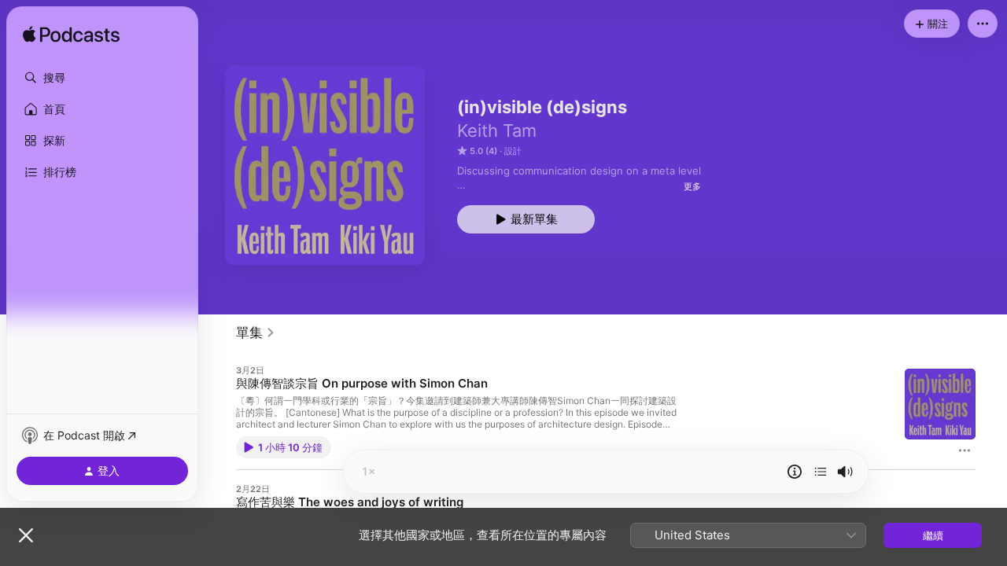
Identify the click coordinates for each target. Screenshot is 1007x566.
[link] (255, 332)
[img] (71, 35)
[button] (102, 77)
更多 (692, 186)
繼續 (933, 535)
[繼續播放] (820, 472)
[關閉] (26, 535)
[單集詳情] (794, 472)
